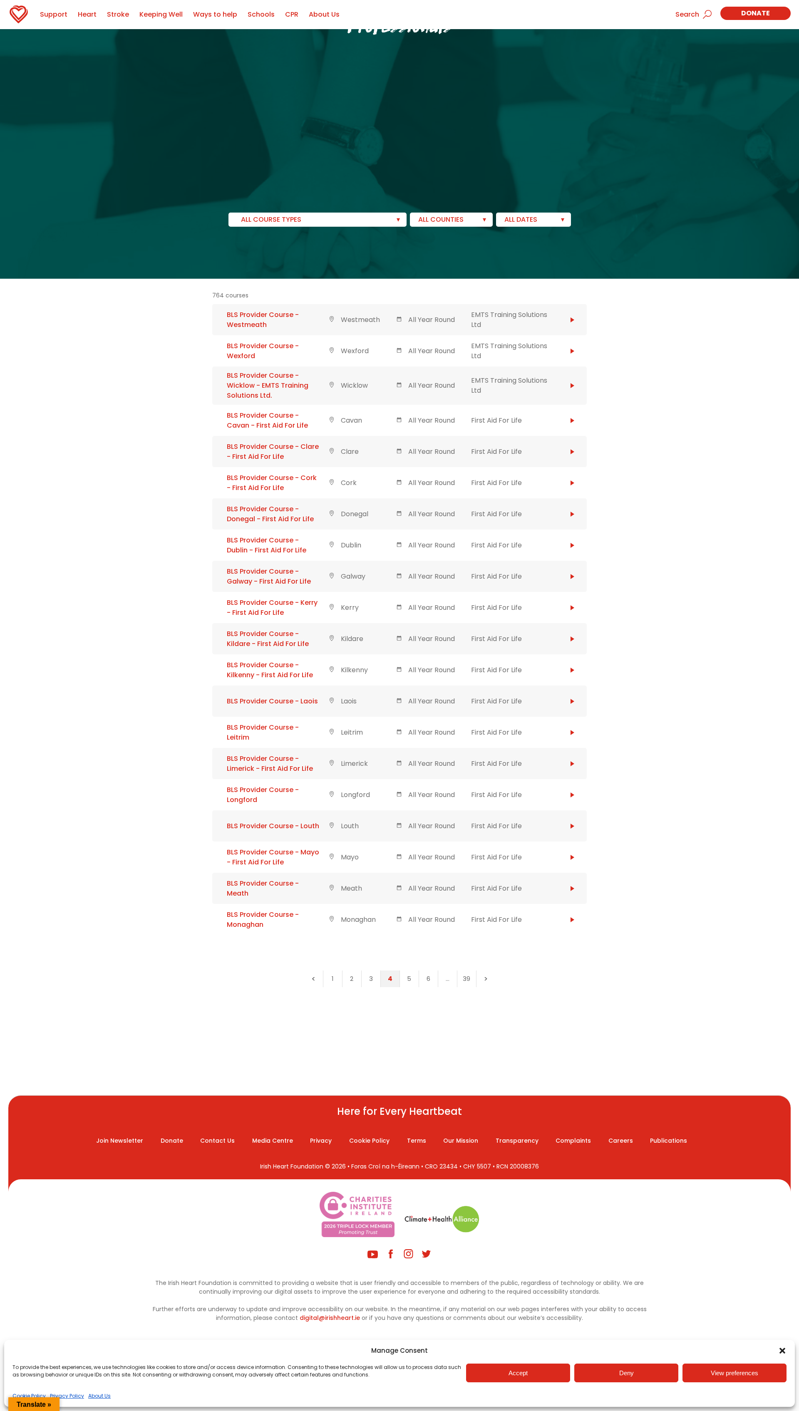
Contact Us (217, 1140)
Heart (87, 14)
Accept (518, 1372)
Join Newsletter (119, 1140)
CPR (291, 14)
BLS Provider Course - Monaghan (263, 919)
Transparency (517, 1140)
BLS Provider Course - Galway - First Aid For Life (269, 576)
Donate (755, 13)
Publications (668, 1140)
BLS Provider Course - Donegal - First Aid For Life (270, 514)
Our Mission (460, 1140)
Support (53, 14)
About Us (99, 1395)
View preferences (734, 1372)
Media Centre (272, 1140)
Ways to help (215, 14)
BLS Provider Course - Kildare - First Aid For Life (268, 639)
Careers (620, 1140)
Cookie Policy (29, 1395)
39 (466, 978)
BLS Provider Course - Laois (272, 701)
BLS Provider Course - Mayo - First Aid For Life (273, 857)
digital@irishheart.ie (330, 1318)
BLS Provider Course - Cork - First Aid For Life (272, 483)
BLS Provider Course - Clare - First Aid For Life (273, 451)
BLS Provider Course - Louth (273, 826)
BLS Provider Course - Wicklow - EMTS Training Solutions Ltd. (267, 385)
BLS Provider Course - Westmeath (263, 319)
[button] (782, 1351)
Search (687, 14)
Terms (416, 1140)
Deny (626, 1372)
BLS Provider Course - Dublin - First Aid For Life (266, 545)
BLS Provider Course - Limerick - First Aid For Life (270, 763)
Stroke (118, 14)
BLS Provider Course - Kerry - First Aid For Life (272, 607)
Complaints (573, 1140)
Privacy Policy (67, 1395)
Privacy (321, 1140)
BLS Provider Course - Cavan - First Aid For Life (267, 420)
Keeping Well (161, 14)
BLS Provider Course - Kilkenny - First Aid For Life (270, 670)
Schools (261, 14)
